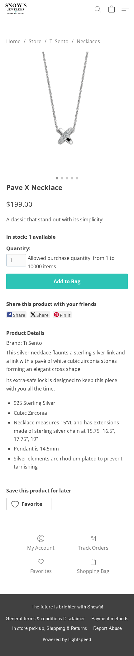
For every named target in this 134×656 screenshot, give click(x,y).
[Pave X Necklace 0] (67, 112)
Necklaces (88, 41)
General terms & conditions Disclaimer (45, 618)
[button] (16, 9)
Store (35, 41)
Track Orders (93, 547)
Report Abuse (107, 628)
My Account (41, 547)
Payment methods (109, 618)
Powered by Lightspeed (67, 639)
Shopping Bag (93, 571)
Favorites (41, 571)
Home (13, 41)
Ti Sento (59, 41)
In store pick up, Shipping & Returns (49, 628)
